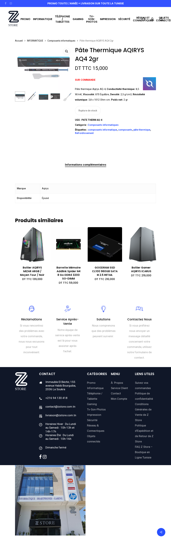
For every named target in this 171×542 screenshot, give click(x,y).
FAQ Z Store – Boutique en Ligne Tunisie (144, 452)
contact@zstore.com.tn (60, 406)
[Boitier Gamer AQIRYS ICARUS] (141, 244)
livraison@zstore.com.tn (60, 415)
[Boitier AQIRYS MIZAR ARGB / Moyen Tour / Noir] (32, 244)
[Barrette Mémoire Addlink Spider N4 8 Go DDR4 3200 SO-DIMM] (68, 244)
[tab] (86, 165)
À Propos (117, 382)
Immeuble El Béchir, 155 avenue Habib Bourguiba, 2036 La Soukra (60, 385)
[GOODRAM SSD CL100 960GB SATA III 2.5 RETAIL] (105, 244)
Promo (91, 382)
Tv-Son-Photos (96, 409)
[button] (67, 51)
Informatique (95, 388)
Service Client (119, 388)
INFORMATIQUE (35, 40)
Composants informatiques (61, 40)
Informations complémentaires (85, 164)
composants (125, 129)
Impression (94, 414)
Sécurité (92, 420)
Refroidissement (84, 133)
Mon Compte (119, 398)
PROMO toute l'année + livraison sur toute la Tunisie (85, 3)
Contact (116, 393)
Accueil (19, 40)
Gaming (92, 404)
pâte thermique (141, 129)
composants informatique (102, 129)
